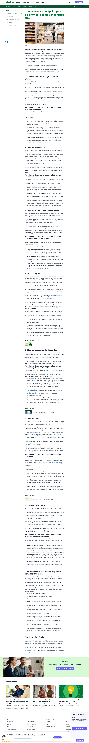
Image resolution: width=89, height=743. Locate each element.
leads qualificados (58, 98)
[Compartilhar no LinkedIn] (7, 42)
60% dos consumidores (57, 462)
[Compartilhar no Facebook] (5, 42)
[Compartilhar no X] (10, 42)
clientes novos (28, 283)
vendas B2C (48, 370)
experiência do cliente (55, 295)
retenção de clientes (30, 444)
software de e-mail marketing (33, 393)
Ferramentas (36, 2)
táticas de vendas (40, 71)
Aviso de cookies (18, 738)
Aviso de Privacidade (26, 738)
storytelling (53, 119)
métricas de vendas (37, 598)
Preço (42, 2)
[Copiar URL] (12, 42)
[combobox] (70, 2)
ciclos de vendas (28, 650)
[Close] (86, 740)
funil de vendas (33, 81)
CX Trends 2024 (33, 432)
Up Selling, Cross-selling (52, 140)
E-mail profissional (77, 724)
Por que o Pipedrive (26, 2)
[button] (4, 737)
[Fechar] (86, 713)
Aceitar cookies (57, 737)
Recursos (18, 2)
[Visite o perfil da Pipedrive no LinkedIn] (82, 737)
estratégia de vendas (48, 315)
